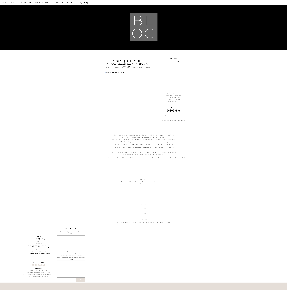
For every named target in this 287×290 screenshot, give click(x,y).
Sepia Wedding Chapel (122, 67)
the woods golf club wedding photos (173, 120)
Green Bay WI (109, 67)
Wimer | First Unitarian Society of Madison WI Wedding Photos (122, 158)
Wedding (147, 67)
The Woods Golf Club (137, 67)
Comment (143, 184)
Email (143, 209)
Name (143, 205)
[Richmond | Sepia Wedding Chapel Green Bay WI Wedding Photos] (127, 101)
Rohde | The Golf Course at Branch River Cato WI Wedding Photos (173, 158)
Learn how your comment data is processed (156, 222)
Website (143, 213)
